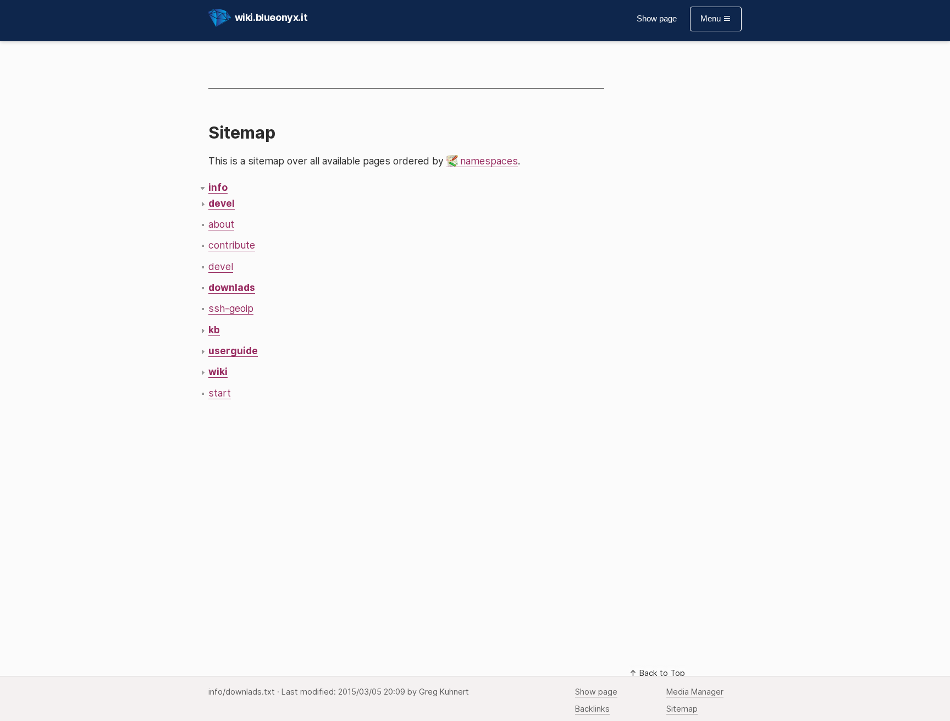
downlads (231, 287)
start (219, 393)
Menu (711, 18)
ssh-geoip (230, 308)
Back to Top (661, 673)
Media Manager (694, 692)
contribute (231, 245)
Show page (657, 18)
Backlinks (592, 709)
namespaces (489, 161)
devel (220, 266)
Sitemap (682, 709)
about (221, 224)
